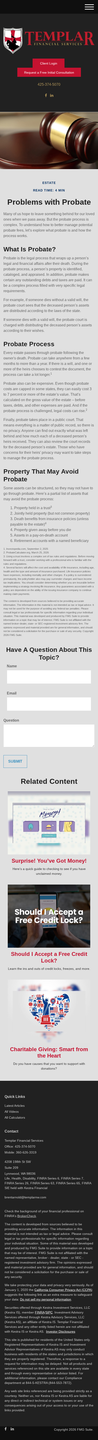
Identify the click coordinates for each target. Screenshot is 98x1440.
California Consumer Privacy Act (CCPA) (63, 1290)
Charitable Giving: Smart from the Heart (49, 1052)
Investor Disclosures (60, 1331)
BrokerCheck (26, 1216)
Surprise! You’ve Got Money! (49, 861)
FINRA (39, 1312)
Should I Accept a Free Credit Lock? (49, 957)
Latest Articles (15, 1105)
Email (11, 693)
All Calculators (15, 1117)
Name (12, 666)
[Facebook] (46, 95)
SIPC (49, 1312)
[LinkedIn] (51, 95)
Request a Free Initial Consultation (49, 72)
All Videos (12, 1111)
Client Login (48, 63)
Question (11, 720)
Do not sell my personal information (45, 1299)
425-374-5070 (49, 84)
